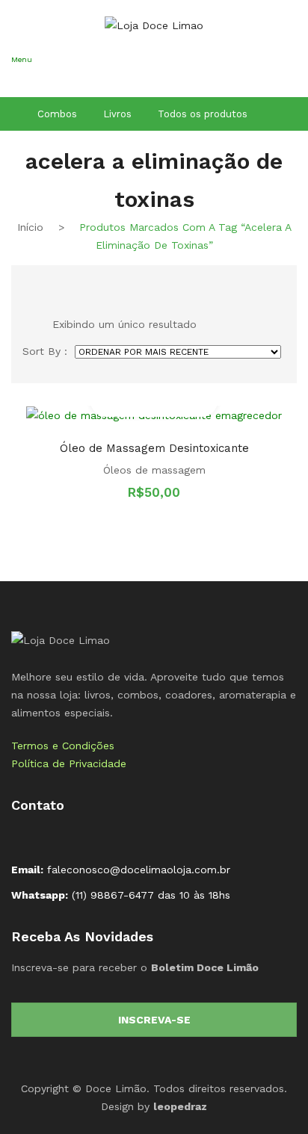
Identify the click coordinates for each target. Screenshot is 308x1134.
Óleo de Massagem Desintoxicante (154, 448)
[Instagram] (47, 837)
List (53, 282)
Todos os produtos (202, 114)
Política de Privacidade (68, 763)
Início (30, 227)
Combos (57, 114)
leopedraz (180, 1106)
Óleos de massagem (154, 470)
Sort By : (44, 351)
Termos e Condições (62, 746)
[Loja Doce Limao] (60, 639)
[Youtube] (71, 837)
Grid (28, 282)
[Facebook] (23, 837)
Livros (117, 114)
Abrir (22, 79)
